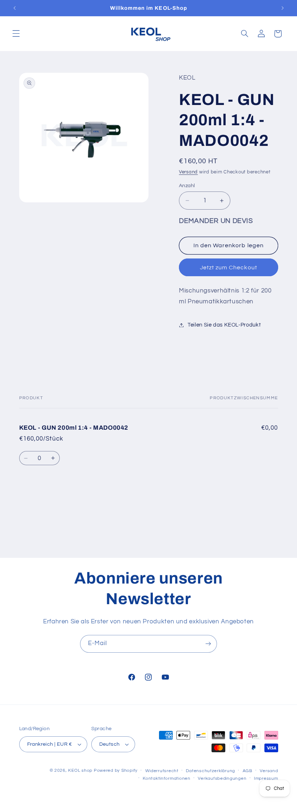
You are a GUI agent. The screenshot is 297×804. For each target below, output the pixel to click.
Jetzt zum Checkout (228, 267)
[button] (16, 33)
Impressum (266, 778)
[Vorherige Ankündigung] (14, 8)
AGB (247, 771)
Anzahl (187, 185)
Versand (188, 172)
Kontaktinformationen (167, 778)
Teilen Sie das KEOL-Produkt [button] (224, 325)
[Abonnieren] (208, 644)
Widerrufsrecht (162, 771)
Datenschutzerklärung (210, 771)
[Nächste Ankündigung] (282, 8)
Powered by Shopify (116, 771)
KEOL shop (80, 771)
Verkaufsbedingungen (222, 778)
